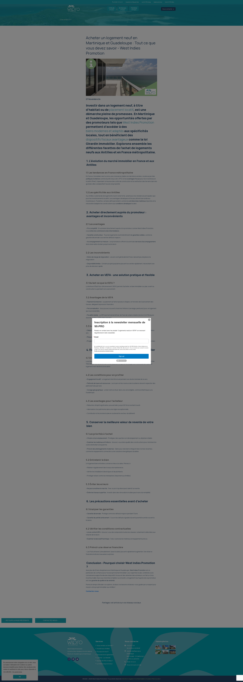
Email (96, 337)
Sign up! (121, 356)
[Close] (149, 320)
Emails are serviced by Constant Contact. (104, 351)
